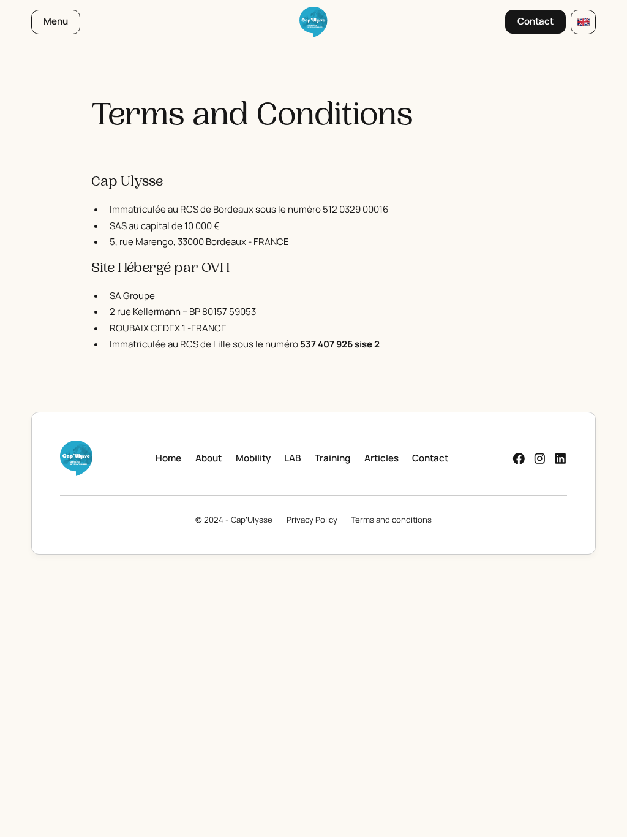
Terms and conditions (391, 519)
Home (168, 458)
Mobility (253, 458)
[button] (583, 22)
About (208, 458)
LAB (292, 458)
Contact (430, 458)
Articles (381, 458)
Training (332, 458)
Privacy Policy (312, 519)
